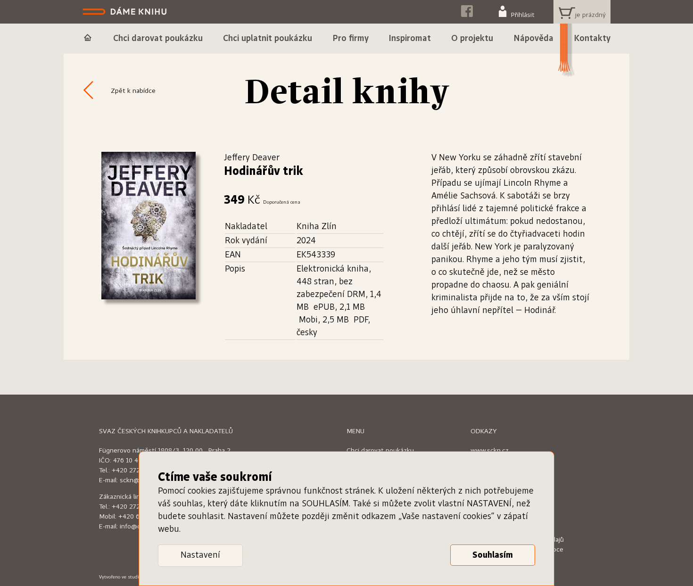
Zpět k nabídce (133, 91)
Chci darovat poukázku (380, 450)
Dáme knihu (125, 12)
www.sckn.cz (489, 450)
